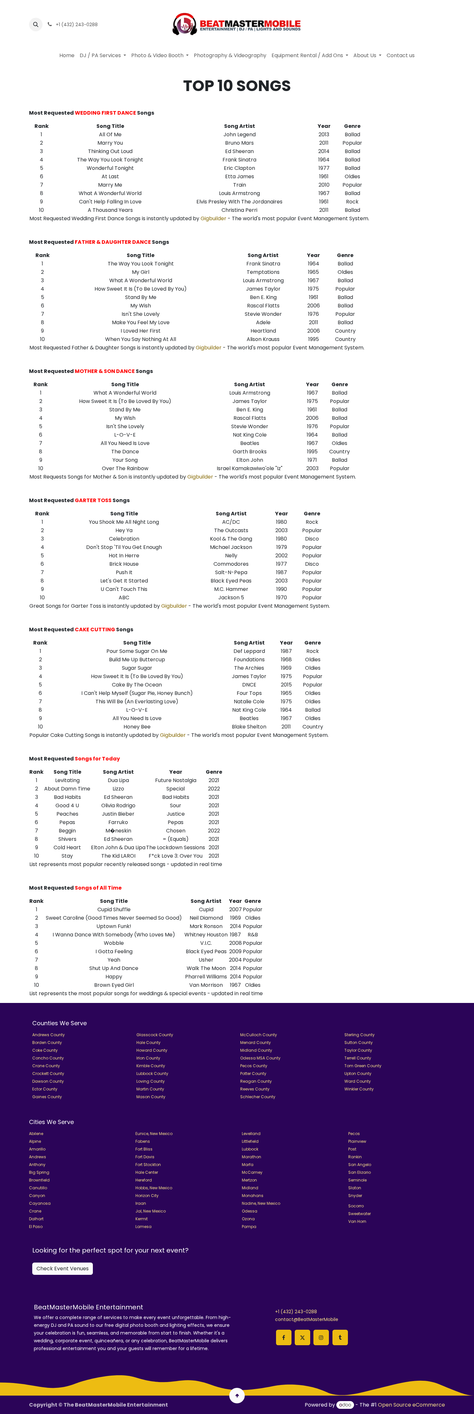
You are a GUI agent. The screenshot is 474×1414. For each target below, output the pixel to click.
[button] (36, 24)
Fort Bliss (144, 1149)
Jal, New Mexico (150, 1211)
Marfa (247, 1164)
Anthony (37, 1164)
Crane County (46, 1065)
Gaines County (47, 1096)
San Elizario (359, 1172)
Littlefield (250, 1141)
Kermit (141, 1219)
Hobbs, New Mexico (153, 1188)
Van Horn (357, 1221)
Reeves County (255, 1089)
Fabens (142, 1141)
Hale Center (146, 1172)
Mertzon (249, 1180)
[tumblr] (340, 1337)
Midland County (256, 1050)
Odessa (249, 1211)
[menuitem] (67, 55)
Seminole (357, 1180)
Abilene (36, 1133)
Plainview (357, 1141)
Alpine (35, 1141)
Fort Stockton (148, 1164)
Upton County (357, 1073)
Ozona (248, 1219)
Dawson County (48, 1081)
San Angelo (359, 1164)
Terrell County (357, 1058)
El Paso (36, 1226)
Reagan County (256, 1081)
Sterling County (359, 1034)
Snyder (355, 1195)
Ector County (44, 1089)
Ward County (357, 1081)
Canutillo (38, 1188)
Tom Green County (362, 1065)
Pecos (354, 1133)
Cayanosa (40, 1203)
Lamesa (143, 1226)
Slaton (354, 1188)
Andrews (37, 1157)
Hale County (148, 1042)
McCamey (252, 1172)
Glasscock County (154, 1034)
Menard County (255, 1042)
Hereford (143, 1180)
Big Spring (39, 1172)
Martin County (150, 1089)
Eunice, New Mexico (154, 1133)
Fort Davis (144, 1157)
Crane (35, 1211)
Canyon (37, 1195)
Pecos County (253, 1065)
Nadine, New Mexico (261, 1203)
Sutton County (358, 1042)
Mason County (150, 1096)
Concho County (48, 1058)
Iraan (140, 1203)
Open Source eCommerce (411, 1405)
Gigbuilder (213, 218)
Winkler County (359, 1089)
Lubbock (250, 1149)
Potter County (253, 1073)
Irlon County (148, 1058)
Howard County (151, 1050)
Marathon (251, 1157)
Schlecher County (257, 1096)
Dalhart (36, 1219)
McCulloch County (258, 1034)
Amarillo (37, 1149)
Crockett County (48, 1073)
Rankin (355, 1157)
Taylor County (358, 1050)
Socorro (356, 1206)
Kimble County (150, 1065)
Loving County (150, 1081)
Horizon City (147, 1195)
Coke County (45, 1050)
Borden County (47, 1042)
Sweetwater (359, 1213)
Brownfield (39, 1180)
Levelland (251, 1133)
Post (352, 1149)
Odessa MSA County (260, 1058)
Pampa (249, 1226)
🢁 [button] (237, 1395)
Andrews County (48, 1034)
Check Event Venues (62, 1268)
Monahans (252, 1195)
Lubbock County (152, 1073)
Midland (250, 1188)
